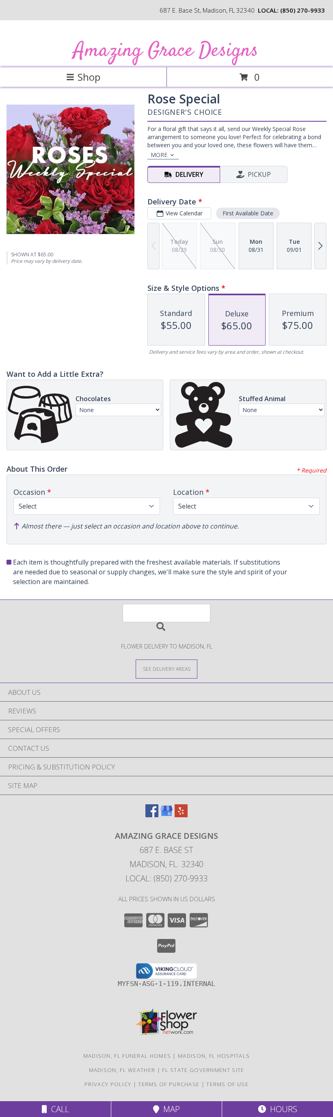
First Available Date (248, 213)
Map (169, 1109)
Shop (89, 77)
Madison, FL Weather (122, 1070)
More (159, 155)
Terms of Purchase (168, 1084)
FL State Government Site (203, 1070)
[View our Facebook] (151, 814)
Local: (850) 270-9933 (166, 878)
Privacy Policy (107, 1084)
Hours (281, 1109)
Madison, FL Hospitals (214, 1055)
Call (58, 1109)
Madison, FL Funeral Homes (127, 1055)
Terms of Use (227, 1084)
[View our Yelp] (181, 814)
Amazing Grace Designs (166, 51)
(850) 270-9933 (302, 10)
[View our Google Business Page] (166, 814)
